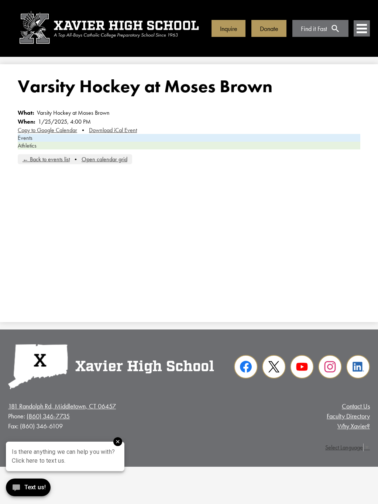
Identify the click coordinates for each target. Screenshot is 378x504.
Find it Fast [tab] (314, 28)
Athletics (27, 145)
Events (25, 138)
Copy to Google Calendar (47, 130)
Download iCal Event (113, 130)
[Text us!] (28, 489)
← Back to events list (46, 159)
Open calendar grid (104, 159)
